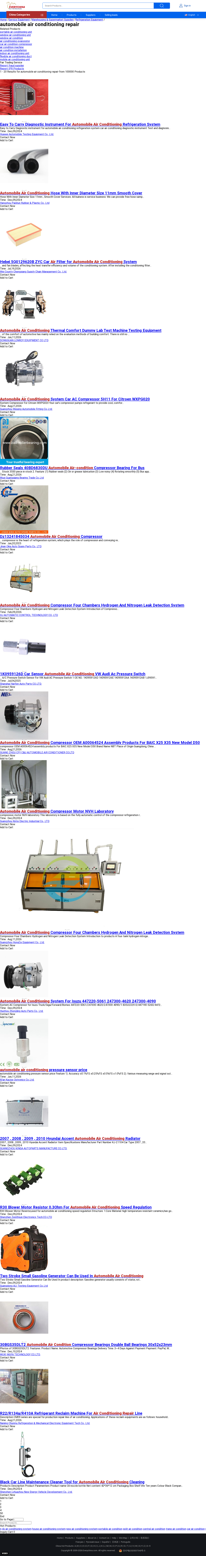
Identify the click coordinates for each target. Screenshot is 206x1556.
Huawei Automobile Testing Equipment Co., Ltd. (27, 134)
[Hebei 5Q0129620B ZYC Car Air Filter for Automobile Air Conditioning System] (24, 257)
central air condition (142, 1528)
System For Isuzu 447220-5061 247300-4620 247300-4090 (78, 1001)
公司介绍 (134, 1538)
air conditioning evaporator (15, 41)
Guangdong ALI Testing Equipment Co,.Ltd (24, 1285)
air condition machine (12, 47)
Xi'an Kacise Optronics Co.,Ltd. (17, 1079)
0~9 (148, 1546)
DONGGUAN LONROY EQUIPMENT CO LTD (24, 340)
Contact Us (104, 1538)
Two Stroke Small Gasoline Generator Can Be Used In (71, 1276)
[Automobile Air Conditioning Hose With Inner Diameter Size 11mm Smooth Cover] (24, 189)
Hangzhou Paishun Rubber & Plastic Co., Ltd (24, 202)
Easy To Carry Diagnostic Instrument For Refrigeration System (80, 124)
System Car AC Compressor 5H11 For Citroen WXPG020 (75, 399)
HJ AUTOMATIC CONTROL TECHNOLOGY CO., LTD (29, 615)
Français (80, 1542)
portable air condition (98, 1528)
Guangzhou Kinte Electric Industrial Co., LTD (24, 821)
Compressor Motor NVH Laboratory (57, 811)
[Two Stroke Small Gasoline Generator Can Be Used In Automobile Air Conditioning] (24, 1272)
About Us (92, 1538)
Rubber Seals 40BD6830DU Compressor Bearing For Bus (72, 468)
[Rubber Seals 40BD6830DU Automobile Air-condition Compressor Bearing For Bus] (24, 464)
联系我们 (145, 1538)
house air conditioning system (37, 1528)
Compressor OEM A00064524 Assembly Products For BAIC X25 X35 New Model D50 (100, 742)
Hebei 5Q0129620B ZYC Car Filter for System (68, 261)
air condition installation (13, 50)
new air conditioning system (70, 1528)
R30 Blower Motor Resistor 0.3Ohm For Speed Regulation (76, 1207)
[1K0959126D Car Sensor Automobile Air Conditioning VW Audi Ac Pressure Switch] (24, 670)
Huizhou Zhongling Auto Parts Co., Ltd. (21, 1011)
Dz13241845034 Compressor (51, 536)
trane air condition (164, 1528)
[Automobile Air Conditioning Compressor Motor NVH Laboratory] (24, 807)
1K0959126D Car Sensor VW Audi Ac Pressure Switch (72, 674)
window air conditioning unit (15, 35)
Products (71, 15)
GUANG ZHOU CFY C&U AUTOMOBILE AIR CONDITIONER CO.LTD (37, 752)
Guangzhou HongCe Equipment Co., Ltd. (22, 942)
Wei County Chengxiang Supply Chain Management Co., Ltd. (33, 271)
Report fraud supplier (12, 65)
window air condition (11, 38)
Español (105, 1542)
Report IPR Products (12, 68)
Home (54, 15)
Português (125, 1542)
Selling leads (111, 15)
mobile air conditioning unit (15, 59)
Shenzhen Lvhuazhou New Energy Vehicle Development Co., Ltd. (36, 1491)
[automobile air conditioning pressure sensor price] (24, 1066)
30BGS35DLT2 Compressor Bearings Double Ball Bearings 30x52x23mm (86, 1344)
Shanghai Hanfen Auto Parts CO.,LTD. (21, 683)
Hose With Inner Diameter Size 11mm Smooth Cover (71, 193)
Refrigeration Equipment (89, 19)
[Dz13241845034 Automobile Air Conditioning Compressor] (24, 532)
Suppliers (90, 15)
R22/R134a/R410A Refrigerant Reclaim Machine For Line (71, 1413)
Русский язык (92, 1542)
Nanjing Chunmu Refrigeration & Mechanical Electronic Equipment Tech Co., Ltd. (45, 1423)
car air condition (184, 1528)
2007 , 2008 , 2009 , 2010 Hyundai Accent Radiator (70, 1138)
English (191, 15)
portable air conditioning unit (16, 31)
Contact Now (7, 137)
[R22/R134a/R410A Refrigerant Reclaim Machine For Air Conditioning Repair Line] (24, 1409)
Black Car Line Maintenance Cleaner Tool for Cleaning (72, 1482)
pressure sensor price (43, 1070)
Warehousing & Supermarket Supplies (53, 19)
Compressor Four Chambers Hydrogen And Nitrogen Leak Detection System (92, 605)
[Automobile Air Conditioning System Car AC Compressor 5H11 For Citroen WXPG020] (24, 395)
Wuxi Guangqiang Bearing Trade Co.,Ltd (22, 477)
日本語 (115, 1542)
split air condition (120, 1528)
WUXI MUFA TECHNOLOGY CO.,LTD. (20, 1354)
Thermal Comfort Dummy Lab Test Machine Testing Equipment (80, 330)
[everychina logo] (15, 5)
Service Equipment (19, 19)
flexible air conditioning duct (16, 56)
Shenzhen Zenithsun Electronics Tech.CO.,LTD (26, 1217)
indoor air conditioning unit (14, 53)
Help (114, 1538)
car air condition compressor (16, 44)
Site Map (123, 1538)
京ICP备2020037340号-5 (134, 1550)
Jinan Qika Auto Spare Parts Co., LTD (21, 546)
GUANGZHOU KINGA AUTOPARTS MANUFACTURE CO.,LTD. (33, 1148)
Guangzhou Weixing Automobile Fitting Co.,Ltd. (26, 409)
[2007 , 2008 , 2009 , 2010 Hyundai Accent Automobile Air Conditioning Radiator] (24, 1134)
